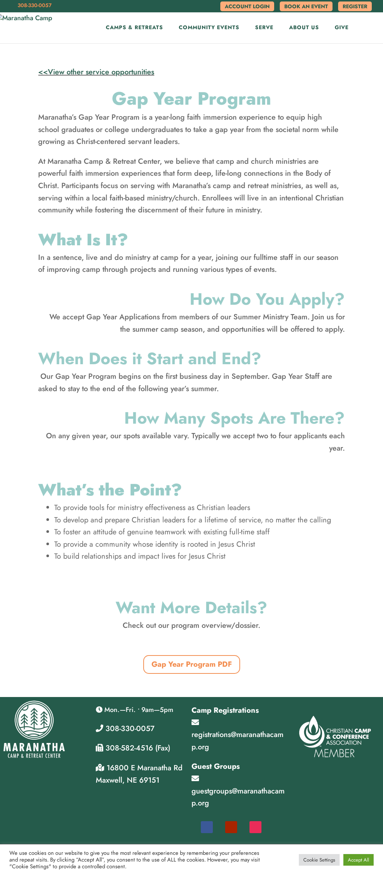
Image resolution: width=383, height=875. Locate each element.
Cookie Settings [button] (319, 859)
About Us (304, 28)
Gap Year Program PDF (191, 664)
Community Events (209, 28)
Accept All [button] (358, 859)
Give (342, 28)
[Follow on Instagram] (255, 827)
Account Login (247, 6)
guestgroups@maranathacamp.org (238, 797)
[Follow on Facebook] (207, 827)
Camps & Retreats (134, 28)
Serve (264, 28)
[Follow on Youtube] (231, 827)
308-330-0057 (128, 728)
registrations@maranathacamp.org (238, 740)
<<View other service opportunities (96, 72)
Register (355, 6)
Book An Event (306, 6)
